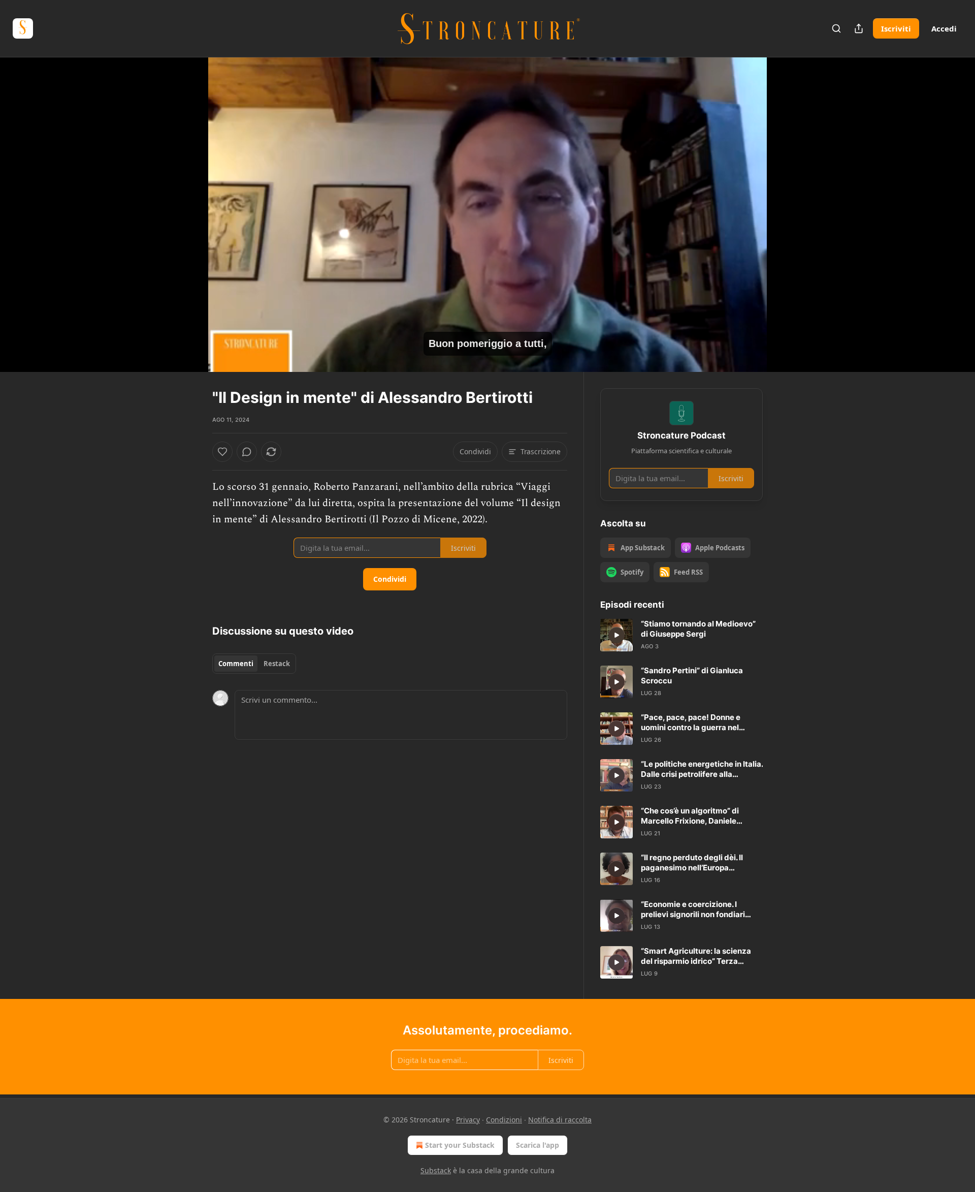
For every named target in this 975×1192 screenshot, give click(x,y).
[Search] (836, 28)
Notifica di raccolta (560, 1119)
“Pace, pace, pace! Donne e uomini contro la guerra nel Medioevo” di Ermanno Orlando (698, 722)
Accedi (944, 28)
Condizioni (504, 1119)
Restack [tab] (277, 663)
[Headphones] (188, 225)
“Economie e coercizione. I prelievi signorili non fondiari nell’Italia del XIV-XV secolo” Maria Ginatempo (693, 909)
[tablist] (254, 663)
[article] (681, 635)
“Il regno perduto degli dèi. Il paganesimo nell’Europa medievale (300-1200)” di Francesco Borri (692, 863)
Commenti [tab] (235, 663)
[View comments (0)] (788, 214)
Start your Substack (460, 1145)
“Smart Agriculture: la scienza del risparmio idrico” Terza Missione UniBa (696, 956)
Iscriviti (896, 28)
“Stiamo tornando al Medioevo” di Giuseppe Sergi (698, 629)
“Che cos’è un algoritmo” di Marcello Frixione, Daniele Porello (690, 816)
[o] (616, 635)
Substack (435, 1170)
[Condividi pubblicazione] (859, 28)
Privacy (468, 1119)
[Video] (188, 203)
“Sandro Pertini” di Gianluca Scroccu (692, 675)
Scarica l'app (537, 1145)
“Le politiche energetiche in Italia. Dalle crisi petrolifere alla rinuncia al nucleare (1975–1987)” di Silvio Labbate (702, 769)
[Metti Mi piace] (222, 452)
